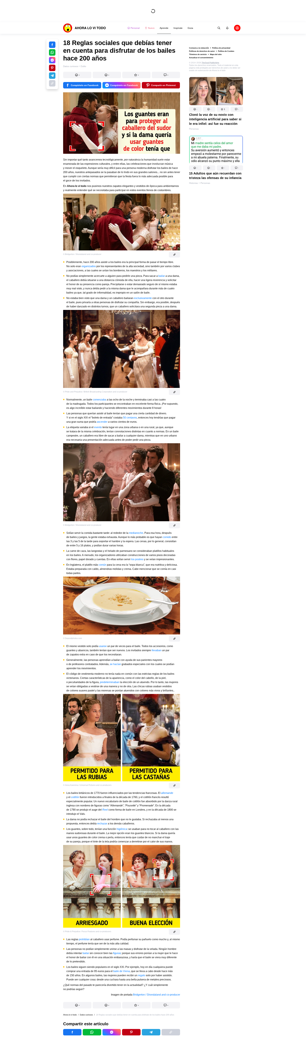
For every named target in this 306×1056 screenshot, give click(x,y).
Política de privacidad (221, 48)
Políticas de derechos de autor (202, 51)
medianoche (136, 533)
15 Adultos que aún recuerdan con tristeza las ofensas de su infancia (215, 176)
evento (98, 427)
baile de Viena (121, 971)
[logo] (84, 28)
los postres (137, 559)
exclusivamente (143, 298)
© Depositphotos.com (72, 638)
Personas (194, 129)
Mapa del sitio (216, 54)
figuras (117, 953)
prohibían (84, 939)
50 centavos (130, 417)
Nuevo (151, 28)
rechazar (102, 823)
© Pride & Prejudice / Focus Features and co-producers (87, 931)
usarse (103, 646)
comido (167, 537)
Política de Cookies (226, 51)
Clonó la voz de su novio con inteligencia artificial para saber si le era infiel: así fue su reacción (215, 119)
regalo (141, 975)
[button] (195, 109)
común (102, 564)
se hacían (115, 664)
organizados (89, 266)
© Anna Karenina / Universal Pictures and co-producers (87, 785)
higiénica (122, 829)
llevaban (156, 650)
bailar (161, 276)
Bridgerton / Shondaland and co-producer (156, 994)
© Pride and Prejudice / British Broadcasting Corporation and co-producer (95, 392)
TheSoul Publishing (210, 63)
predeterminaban (109, 682)
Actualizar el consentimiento (201, 58)
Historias (193, 183)
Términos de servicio (198, 54)
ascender (102, 421)
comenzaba (99, 399)
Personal (135, 28)
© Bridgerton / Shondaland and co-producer (82, 254)
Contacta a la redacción (199, 48)
